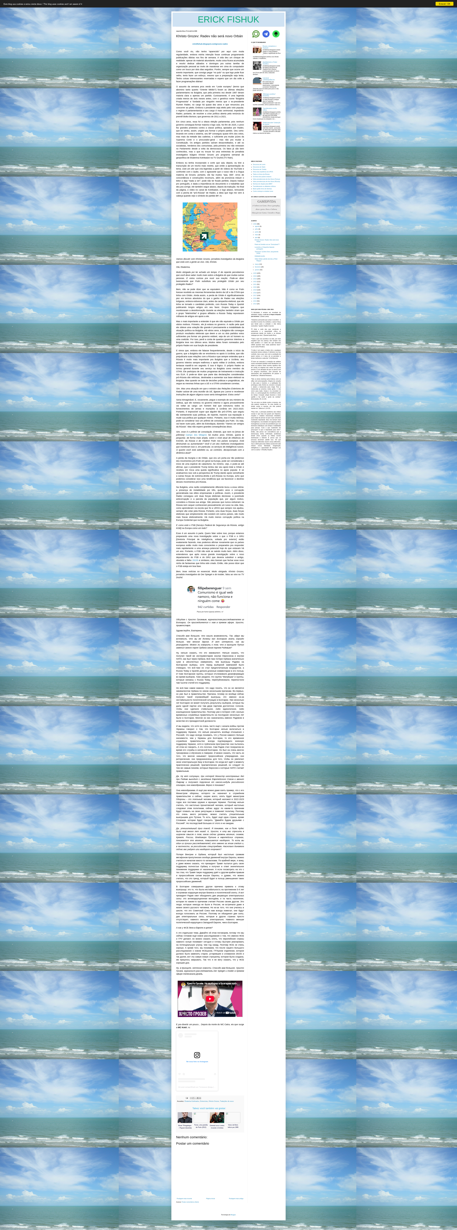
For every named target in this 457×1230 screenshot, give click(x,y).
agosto (257, 226)
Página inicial (210, 1198)
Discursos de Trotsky (259, 169)
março (257, 264)
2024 (255, 276)
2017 (255, 295)
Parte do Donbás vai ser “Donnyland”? (267, 244)
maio (256, 235)
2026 (255, 224)
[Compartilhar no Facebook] (198, 1098)
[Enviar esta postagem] (186, 1098)
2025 (255, 273)
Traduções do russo (227, 1101)
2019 (255, 290)
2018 (255, 293)
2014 (255, 304)
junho (257, 232)
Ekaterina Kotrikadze (192, 1101)
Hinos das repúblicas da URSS (263, 172)
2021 (255, 284)
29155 (195, 560)
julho (256, 229)
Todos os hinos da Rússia (261, 174)
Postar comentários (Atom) (190, 1202)
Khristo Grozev (214, 1101)
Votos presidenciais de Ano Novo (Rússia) (266, 181)
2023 (255, 279)
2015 (255, 301)
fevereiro (258, 267)
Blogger (233, 1215)
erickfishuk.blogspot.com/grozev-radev (210, 44)
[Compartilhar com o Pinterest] (200, 1098)
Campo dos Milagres (196, 435)
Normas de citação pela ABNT (262, 184)
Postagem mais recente (184, 1198)
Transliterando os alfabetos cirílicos (264, 186)
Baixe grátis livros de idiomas (262, 189)
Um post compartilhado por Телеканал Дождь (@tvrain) (199, 1087)
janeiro (257, 270)
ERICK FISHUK (228, 19)
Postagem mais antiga (236, 1198)
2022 (255, 281)
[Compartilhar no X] (195, 1098)
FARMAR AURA (260, 256)
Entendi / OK (444, 3)
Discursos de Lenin (259, 164)
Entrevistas (204, 1101)
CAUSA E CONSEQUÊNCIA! (269, 79)
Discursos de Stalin (259, 167)
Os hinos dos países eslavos (262, 176)
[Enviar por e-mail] (191, 1098)
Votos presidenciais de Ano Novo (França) (266, 179)
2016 (255, 298)
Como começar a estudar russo (263, 191)
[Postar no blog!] (193, 1098)
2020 (255, 287)
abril (256, 237)
